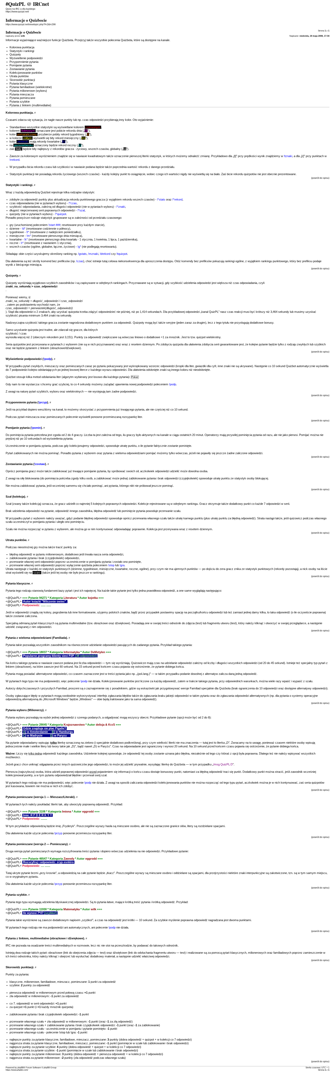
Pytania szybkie (19, 101)
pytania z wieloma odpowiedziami (124, 453)
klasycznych (238, 952)
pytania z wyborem (84, 453)
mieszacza (32, 416)
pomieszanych (75, 366)
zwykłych (303, 344)
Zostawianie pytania (22, 69)
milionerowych (257, 952)
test (198, 623)
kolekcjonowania (168, 782)
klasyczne (15, 981)
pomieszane (79, 981)
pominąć (167, 485)
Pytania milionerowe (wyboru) (28, 90)
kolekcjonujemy (79, 445)
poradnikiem (120, 688)
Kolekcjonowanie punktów (25, 72)
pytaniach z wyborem (64, 344)
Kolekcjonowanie (112, 681)
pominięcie (128, 511)
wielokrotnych (75, 391)
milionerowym (54, 554)
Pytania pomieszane (22, 97)
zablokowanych (24, 453)
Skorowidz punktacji (22, 79)
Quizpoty (15, 54)
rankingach (120, 282)
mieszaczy (52, 366)
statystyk (48, 569)
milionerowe (31, 981)
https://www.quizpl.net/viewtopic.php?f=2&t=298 (31, 24)
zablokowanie (18, 558)
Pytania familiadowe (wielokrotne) (30, 87)
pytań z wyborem (34, 518)
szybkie (14, 985)
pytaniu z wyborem (57, 529)
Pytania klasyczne (21, 83)
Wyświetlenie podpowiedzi (26, 58)
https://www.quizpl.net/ (17, 11)
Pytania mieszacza (21, 94)
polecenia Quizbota (120, 40)
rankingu (192, 503)
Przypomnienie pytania (23, 61)
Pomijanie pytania (20, 65)
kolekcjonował (14, 775)
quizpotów (250, 174)
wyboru (60, 203)
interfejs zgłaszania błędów (114, 695)
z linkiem (43, 348)
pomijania (22, 471)
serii (37, 561)
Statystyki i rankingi (21, 51)
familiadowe (48, 981)
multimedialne (77, 623)
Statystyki (15, 174)
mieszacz (63, 981)
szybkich (320, 344)
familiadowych (282, 952)
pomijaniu (39, 521)
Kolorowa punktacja (21, 47)
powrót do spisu (320, 178)
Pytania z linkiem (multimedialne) (30, 105)
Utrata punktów (19, 76)
